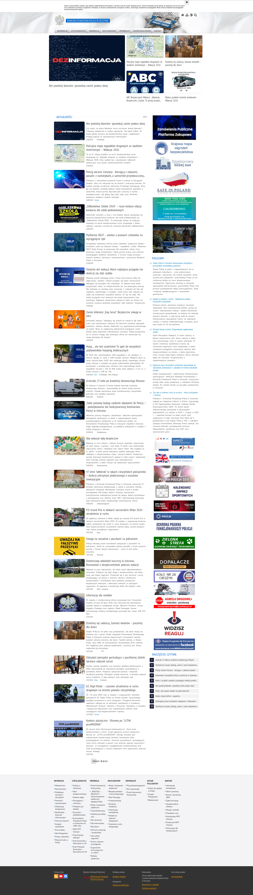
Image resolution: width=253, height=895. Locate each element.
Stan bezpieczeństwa (79, 792)
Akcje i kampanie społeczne (98, 806)
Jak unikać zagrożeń (95, 837)
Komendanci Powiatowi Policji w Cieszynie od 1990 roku (80, 822)
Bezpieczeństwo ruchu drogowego (116, 792)
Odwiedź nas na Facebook (66, 876)
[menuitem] (62, 30)
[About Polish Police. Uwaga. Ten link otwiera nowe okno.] (174, 458)
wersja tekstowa (177, 876)
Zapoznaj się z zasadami (150, 884)
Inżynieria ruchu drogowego (115, 825)
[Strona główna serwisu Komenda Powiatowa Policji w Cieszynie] (182, 15)
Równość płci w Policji (61, 841)
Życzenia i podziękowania (79, 813)
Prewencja (94, 780)
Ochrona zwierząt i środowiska (98, 831)
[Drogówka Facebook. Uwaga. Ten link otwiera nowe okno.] (174, 644)
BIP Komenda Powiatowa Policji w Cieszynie (99, 877)
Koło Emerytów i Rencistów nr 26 (79, 842)
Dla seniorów (96, 820)
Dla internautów (97, 823)
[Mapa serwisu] (187, 15)
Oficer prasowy (172, 791)
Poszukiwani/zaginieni (136, 785)
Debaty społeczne (95, 857)
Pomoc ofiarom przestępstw (97, 843)
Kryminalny (131, 780)
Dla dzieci (95, 827)
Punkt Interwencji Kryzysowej (98, 786)
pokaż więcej (100, 762)
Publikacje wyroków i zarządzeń (59, 794)
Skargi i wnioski (172, 810)
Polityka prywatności (149, 888)
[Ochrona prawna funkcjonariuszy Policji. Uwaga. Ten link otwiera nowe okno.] (174, 523)
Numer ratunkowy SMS (173, 796)
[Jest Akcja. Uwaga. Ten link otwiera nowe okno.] (174, 444)
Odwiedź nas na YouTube (61, 876)
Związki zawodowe (59, 825)
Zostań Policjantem (152, 782)
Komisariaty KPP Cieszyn (173, 817)
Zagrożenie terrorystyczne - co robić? (97, 850)
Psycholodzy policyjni (78, 836)
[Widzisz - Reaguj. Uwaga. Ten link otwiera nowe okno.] (174, 623)
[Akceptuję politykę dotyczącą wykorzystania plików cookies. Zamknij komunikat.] (187, 2)
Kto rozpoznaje (133, 789)
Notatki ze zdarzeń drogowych (113, 818)
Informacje (59, 780)
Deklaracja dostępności (60, 807)
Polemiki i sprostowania (60, 802)
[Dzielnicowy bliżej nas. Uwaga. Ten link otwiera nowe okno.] (174, 163)
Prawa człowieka (62, 837)
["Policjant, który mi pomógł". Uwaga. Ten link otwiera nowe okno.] (174, 589)
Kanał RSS (56, 876)
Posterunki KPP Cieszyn (172, 823)
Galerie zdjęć (78, 797)
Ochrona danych (62, 821)
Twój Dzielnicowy (98, 811)
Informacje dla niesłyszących (172, 829)
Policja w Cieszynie (77, 786)
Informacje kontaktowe (113, 811)
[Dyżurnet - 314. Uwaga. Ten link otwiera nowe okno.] (174, 506)
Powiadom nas (172, 813)
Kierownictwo (60, 789)
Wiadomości (60, 785)
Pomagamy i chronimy (78, 802)
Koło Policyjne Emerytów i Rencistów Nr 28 (80, 849)
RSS (145, 117)
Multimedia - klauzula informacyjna (60, 814)
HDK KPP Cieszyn (77, 830)
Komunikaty (60, 830)
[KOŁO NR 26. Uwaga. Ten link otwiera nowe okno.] (174, 576)
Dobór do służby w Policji (155, 789)
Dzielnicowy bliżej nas (98, 815)
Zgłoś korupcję (172, 801)
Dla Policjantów (61, 833)
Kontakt (168, 780)
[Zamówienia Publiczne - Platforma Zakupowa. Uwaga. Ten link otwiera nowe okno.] (174, 127)
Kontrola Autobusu (113, 805)
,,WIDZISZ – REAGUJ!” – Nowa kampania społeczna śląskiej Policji (97, 796)
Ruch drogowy (114, 780)
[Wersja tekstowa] (191, 15)
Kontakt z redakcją (119, 876)
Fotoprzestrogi (115, 801)
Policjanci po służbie (78, 807)
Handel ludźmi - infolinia (172, 805)
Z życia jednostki (79, 780)
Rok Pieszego (114, 797)
